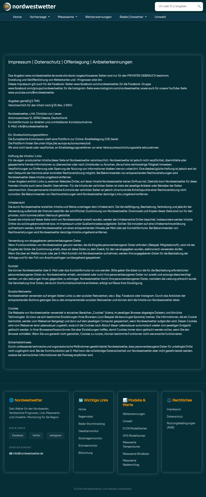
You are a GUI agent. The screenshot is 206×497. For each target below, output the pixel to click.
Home (17, 17)
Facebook (17, 435)
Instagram (55, 435)
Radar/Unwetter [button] (132, 17)
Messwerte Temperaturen (131, 444)
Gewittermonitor (88, 431)
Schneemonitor (88, 445)
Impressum (174, 409)
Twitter (36, 435)
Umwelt (160, 17)
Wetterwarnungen (98, 17)
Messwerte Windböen (136, 454)
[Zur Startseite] (29, 6)
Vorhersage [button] (38, 17)
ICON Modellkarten (135, 428)
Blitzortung (85, 453)
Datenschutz (175, 416)
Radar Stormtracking (91, 424)
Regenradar (85, 416)
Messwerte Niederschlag (131, 462)
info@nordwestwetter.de (28, 453)
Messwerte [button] (66, 17)
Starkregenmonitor (90, 438)
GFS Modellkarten (134, 435)
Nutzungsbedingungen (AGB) (181, 425)
